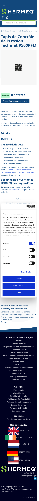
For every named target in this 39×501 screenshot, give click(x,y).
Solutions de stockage (18, 371)
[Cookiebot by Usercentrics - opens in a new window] (26, 206)
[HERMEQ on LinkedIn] (35, 478)
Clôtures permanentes (19, 353)
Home (2, 31)
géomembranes (7, 172)
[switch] (32, 250)
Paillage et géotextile (18, 377)
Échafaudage (18, 362)
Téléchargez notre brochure (18, 419)
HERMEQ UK (24, 431)
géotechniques (15, 170)
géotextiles (26, 170)
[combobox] (19, 22)
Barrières (19, 341)
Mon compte (18, 390)
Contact (4, 322)
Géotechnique (10, 31)
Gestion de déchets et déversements (18, 368)
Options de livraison (19, 405)
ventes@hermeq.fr (16, 189)
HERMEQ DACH (24, 452)
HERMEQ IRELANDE (24, 437)
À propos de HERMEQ (19, 408)
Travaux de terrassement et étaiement (18, 356)
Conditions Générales (19, 396)
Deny (19, 293)
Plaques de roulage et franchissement (18, 347)
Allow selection (18, 286)
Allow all (18, 279)
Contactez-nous (18, 411)
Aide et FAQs (18, 393)
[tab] (19, 133)
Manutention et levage (18, 359)
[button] (19, 67)
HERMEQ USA (24, 460)
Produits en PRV (18, 380)
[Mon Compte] (3, 17)
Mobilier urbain (18, 374)
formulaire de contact (10, 317)
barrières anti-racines (25, 172)
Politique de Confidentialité (19, 399)
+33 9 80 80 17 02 (30, 473)
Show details (26, 272)
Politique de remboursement (19, 402)
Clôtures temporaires (19, 350)
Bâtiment (19, 365)
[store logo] (18, 11)
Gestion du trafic (19, 344)
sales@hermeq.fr (16, 314)
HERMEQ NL (24, 444)
